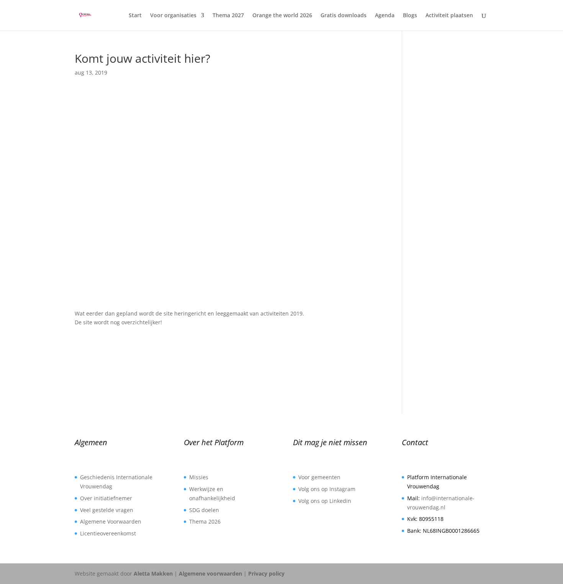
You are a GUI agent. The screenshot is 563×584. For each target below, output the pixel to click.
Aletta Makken (153, 573)
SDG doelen (204, 510)
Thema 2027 (228, 16)
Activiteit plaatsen (449, 16)
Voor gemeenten (319, 477)
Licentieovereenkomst (108, 533)
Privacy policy (266, 573)
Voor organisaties (173, 16)
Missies (198, 477)
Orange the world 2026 (282, 16)
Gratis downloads (344, 16)
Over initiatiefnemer (106, 498)
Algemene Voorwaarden (110, 521)
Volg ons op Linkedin (324, 500)
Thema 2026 (205, 521)
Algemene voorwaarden (210, 573)
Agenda (384, 16)
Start (135, 16)
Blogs (410, 16)
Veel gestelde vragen (106, 510)
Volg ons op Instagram (326, 489)
